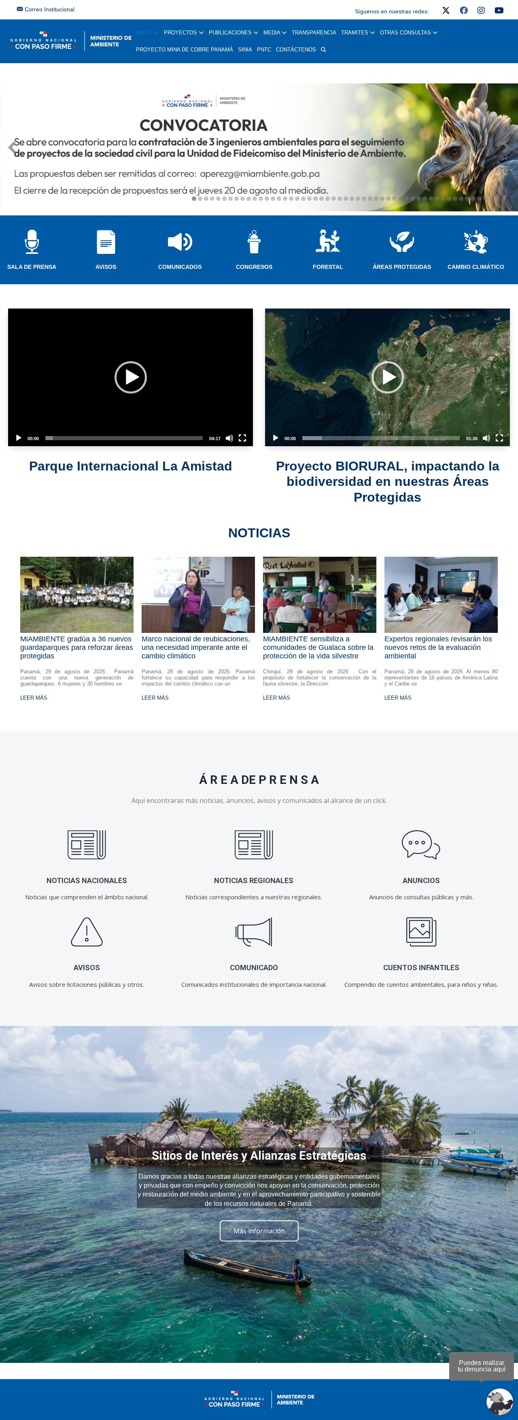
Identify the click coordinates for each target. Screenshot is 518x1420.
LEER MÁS (33, 698)
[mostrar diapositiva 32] (382, 198)
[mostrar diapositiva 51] (497, 198)
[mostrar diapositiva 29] (364, 198)
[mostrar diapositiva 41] (437, 198)
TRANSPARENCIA (314, 33)
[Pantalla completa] (242, 438)
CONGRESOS (254, 267)
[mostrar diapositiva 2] (200, 198)
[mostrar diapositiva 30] (370, 198)
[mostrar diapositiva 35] (400, 198)
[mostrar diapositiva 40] (431, 198)
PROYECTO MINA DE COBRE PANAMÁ (184, 50)
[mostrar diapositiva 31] (376, 198)
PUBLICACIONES (231, 33)
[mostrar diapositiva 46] (467, 198)
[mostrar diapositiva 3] (206, 198)
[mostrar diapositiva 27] (352, 198)
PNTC (264, 50)
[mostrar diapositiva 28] (358, 198)
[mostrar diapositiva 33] (388, 198)
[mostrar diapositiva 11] (255, 198)
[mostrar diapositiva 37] (412, 198)
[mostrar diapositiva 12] (261, 198)
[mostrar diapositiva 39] (424, 198)
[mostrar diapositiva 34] (394, 198)
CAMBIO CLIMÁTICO (476, 267)
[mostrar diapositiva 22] (321, 198)
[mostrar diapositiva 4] (212, 198)
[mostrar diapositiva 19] (303, 198)
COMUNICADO (254, 967)
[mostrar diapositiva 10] (248, 198)
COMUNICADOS (180, 267)
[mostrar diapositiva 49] (485, 198)
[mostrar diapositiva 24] (333, 198)
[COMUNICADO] (254, 932)
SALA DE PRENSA (31, 267)
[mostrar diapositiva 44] (455, 198)
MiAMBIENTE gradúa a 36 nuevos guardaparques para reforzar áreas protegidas (76, 647)
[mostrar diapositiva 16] (285, 198)
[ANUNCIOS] (421, 845)
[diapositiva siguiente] (506, 147)
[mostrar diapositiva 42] (443, 198)
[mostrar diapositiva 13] (267, 198)
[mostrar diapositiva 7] (230, 198)
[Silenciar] (229, 438)
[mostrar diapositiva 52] (503, 198)
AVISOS (106, 267)
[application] (130, 377)
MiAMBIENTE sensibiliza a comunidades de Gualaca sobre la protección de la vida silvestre (318, 647)
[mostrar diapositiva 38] (418, 198)
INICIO (145, 33)
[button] (323, 49)
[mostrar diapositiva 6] (224, 198)
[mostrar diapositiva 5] (218, 198)
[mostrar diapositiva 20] (309, 198)
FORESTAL (328, 267)
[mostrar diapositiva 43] (449, 198)
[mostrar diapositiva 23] (327, 198)
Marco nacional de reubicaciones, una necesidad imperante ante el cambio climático (196, 647)
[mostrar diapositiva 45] (461, 198)
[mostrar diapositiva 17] (291, 198)
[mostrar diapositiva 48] (479, 198)
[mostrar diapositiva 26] (346, 198)
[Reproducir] (19, 438)
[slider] (124, 438)
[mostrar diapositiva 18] (297, 198)
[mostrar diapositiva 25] (340, 198)
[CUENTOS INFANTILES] (421, 932)
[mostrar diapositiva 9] (242, 198)
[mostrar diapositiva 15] (279, 198)
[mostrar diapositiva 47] (473, 198)
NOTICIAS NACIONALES (87, 880)
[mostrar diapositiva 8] (236, 198)
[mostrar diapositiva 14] (273, 198)
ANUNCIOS (421, 880)
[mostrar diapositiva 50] (491, 198)
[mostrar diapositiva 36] (406, 198)
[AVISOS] (86, 932)
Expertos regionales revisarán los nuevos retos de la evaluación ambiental (438, 647)
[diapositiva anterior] (12, 147)
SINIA (245, 50)
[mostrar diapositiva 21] (315, 198)
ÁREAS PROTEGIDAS (402, 267)
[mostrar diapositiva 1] (194, 198)
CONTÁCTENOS (296, 50)
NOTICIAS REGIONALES (253, 880)
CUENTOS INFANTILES (421, 967)
